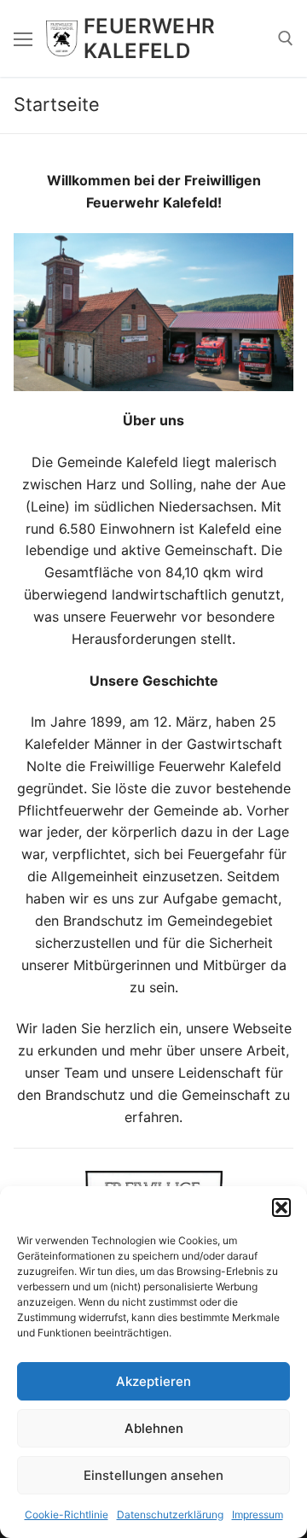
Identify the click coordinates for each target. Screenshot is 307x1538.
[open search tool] (285, 38)
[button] (281, 1207)
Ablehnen (154, 1428)
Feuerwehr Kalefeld (150, 38)
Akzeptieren (153, 1381)
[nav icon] (23, 38)
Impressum (257, 1514)
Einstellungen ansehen (153, 1475)
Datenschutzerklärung (170, 1514)
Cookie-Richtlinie (66, 1514)
